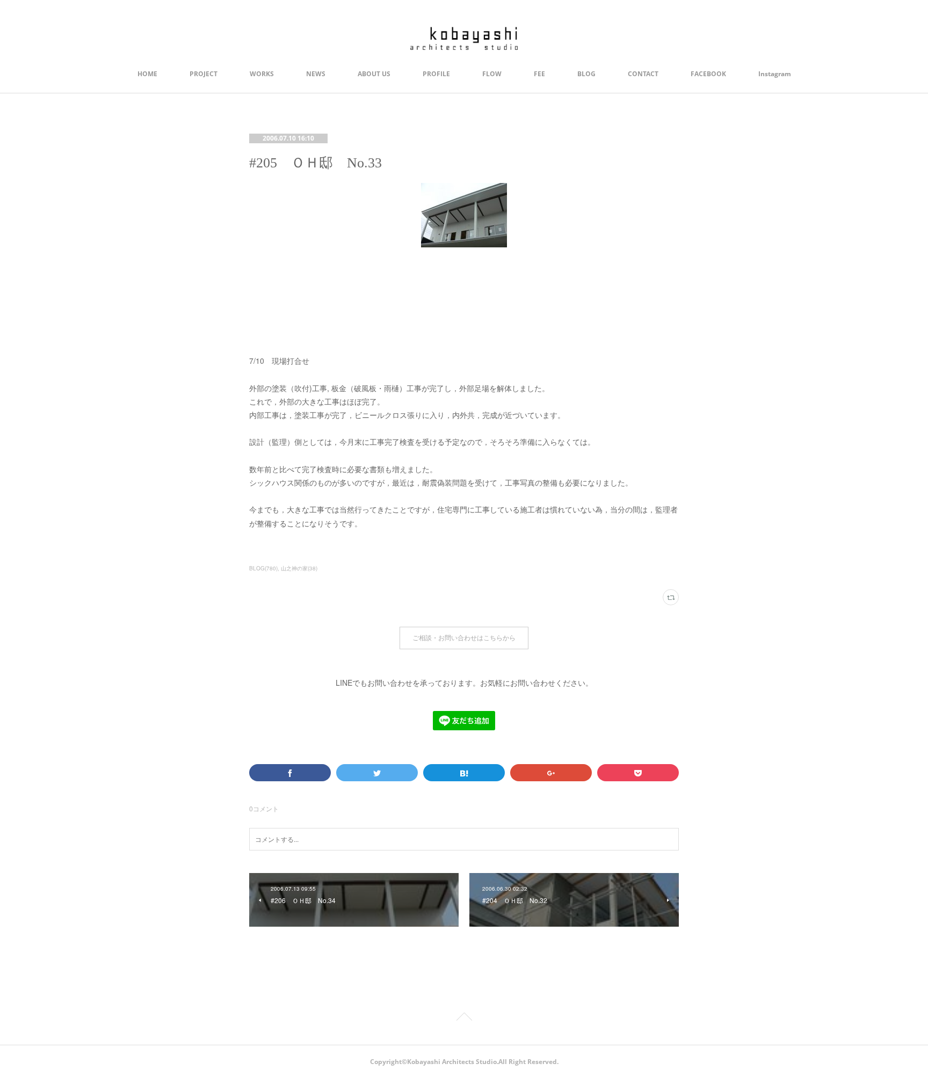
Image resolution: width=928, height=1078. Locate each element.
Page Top (464, 1018)
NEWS (315, 73)
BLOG (586, 73)
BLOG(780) (263, 568)
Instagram (774, 73)
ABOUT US (374, 73)
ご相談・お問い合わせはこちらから (464, 637)
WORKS (262, 73)
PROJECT (204, 73)
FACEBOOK (708, 73)
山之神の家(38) (299, 568)
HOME (147, 73)
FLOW (492, 73)
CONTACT (643, 73)
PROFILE (436, 73)
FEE (539, 73)
